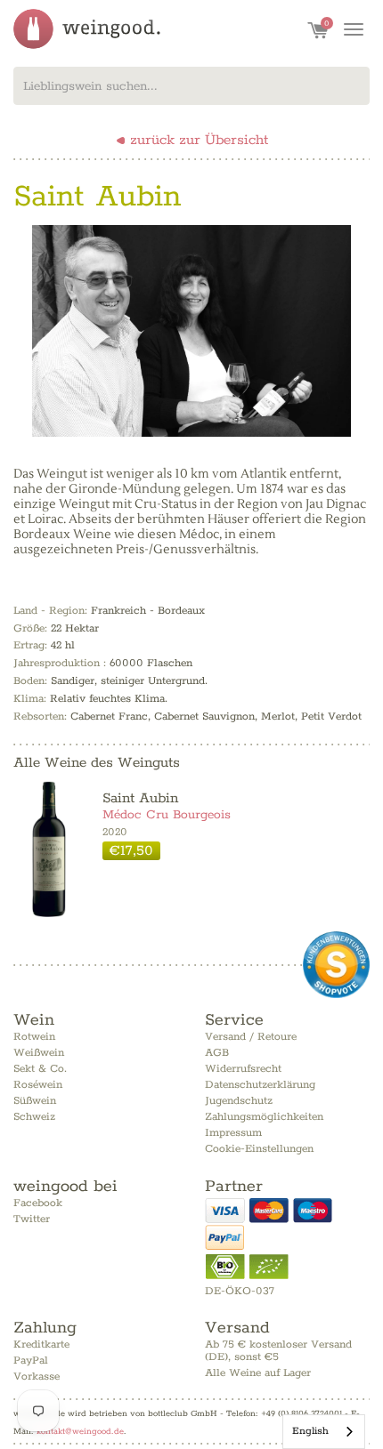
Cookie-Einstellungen (259, 1148)
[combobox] (191, 86)
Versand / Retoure (251, 1036)
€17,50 (131, 850)
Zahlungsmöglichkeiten (264, 1116)
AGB (217, 1052)
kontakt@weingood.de (80, 1431)
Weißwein (38, 1052)
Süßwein (34, 1100)
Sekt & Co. (40, 1068)
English (310, 1430)
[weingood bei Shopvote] (336, 964)
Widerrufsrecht (243, 1068)
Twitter (31, 1219)
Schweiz (34, 1116)
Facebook (37, 1203)
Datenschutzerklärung (260, 1084)
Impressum (233, 1132)
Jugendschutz (239, 1100)
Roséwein (37, 1084)
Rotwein (34, 1036)
